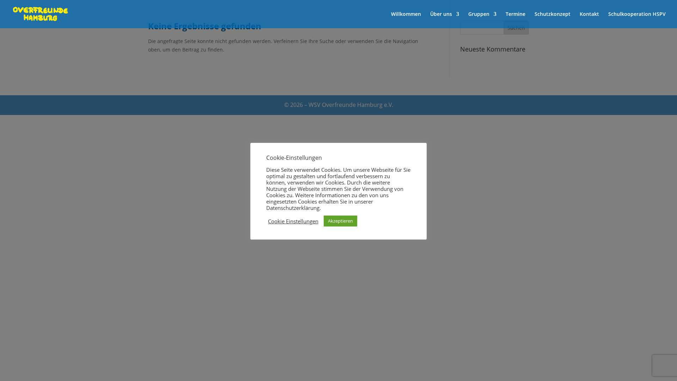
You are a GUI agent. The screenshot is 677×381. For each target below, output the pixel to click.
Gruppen (478, 14)
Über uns (441, 14)
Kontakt (589, 14)
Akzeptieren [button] (340, 221)
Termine (515, 14)
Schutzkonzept (553, 14)
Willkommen (406, 14)
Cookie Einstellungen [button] (293, 221)
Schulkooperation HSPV (637, 14)
